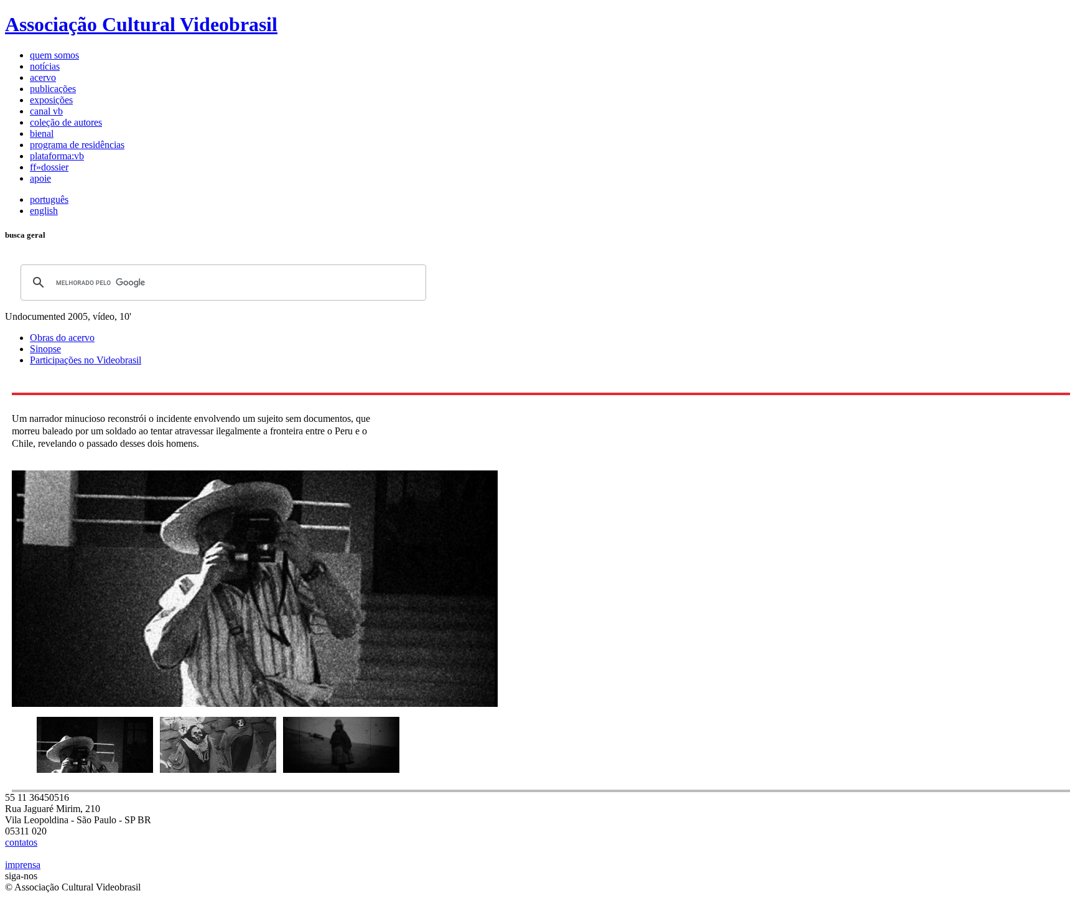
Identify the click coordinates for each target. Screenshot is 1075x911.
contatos (21, 842)
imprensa (22, 864)
